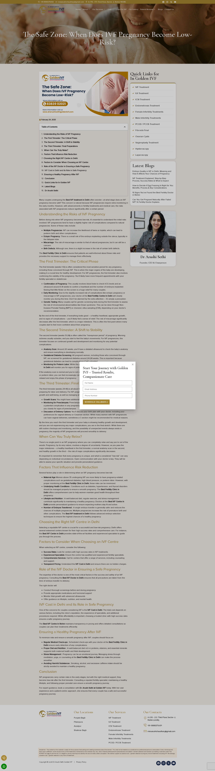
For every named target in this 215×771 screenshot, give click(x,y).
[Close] (132, 364)
